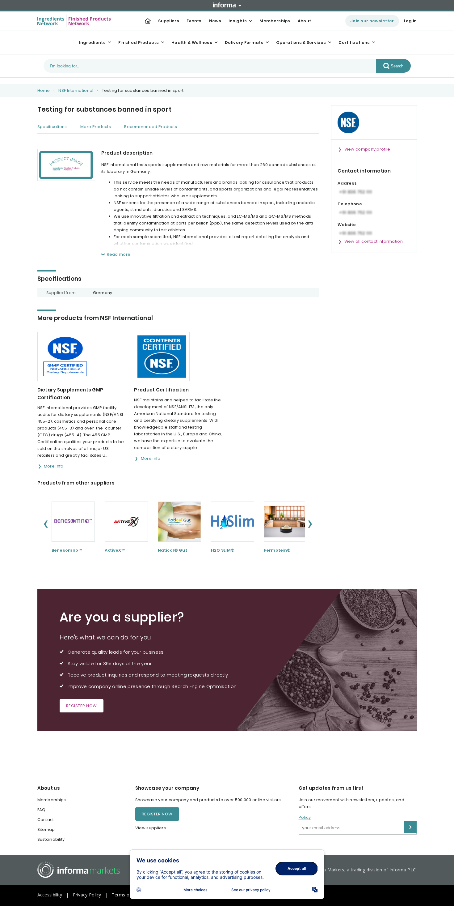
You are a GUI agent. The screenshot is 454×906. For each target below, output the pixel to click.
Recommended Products (150, 127)
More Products (95, 127)
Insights (238, 21)
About (304, 21)
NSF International (75, 90)
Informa (227, 4)
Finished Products (138, 42)
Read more (119, 254)
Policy (305, 817)
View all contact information (373, 241)
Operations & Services (301, 42)
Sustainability (51, 839)
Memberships (274, 21)
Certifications (354, 42)
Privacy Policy (87, 895)
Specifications (52, 127)
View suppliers (150, 828)
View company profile (367, 149)
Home (43, 90)
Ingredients (92, 42)
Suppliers (168, 21)
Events (194, 21)
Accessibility (49, 895)
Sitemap (46, 829)
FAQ (41, 810)
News (215, 21)
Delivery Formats (244, 42)
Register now (81, 706)
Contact (45, 820)
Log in (410, 21)
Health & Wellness (191, 42)
